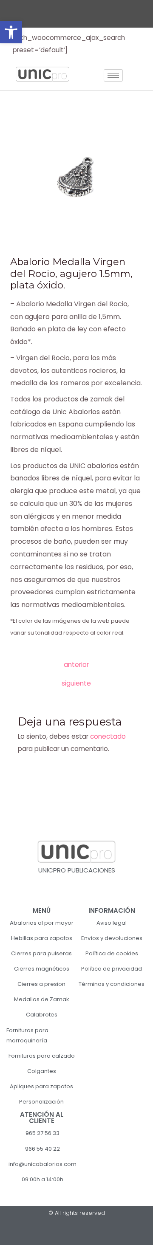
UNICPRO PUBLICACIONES (76, 870)
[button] (11, 32)
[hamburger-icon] (113, 75)
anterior (76, 664)
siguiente (76, 683)
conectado (108, 736)
